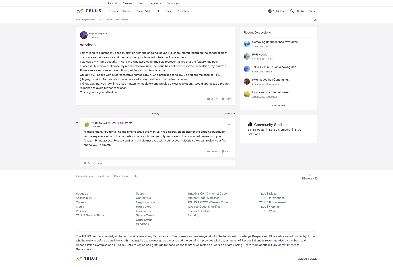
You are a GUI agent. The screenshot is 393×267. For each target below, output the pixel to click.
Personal (112, 3)
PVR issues (259, 54)
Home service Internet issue (270, 92)
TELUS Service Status (90, 215)
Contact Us (143, 197)
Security (193, 215)
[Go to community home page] (89, 11)
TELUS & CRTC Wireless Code (208, 202)
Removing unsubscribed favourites (275, 42)
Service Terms (145, 215)
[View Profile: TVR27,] (247, 56)
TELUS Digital (268, 193)
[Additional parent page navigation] (100, 20)
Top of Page (104, 176)
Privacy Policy (121, 176)
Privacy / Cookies (199, 211)
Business (127, 3)
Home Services (121, 19)
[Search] (292, 11)
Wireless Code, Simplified (204, 206)
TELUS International (272, 197)
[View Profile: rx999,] (247, 69)
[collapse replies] (77, 122)
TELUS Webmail (269, 206)
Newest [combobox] (230, 113)
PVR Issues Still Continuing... (271, 79)
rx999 (269, 71)
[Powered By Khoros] (309, 177)
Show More (280, 105)
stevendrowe (272, 84)
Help (134, 176)
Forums (109, 19)
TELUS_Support (99, 123)
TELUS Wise (267, 211)
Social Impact (174, 3)
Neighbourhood (146, 202)
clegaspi (93, 33)
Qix (267, 46)
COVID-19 (142, 224)
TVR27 (269, 58)
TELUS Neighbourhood (85, 19)
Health (141, 3)
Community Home (84, 176)
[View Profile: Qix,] (247, 44)
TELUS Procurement (272, 202)
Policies (81, 211)
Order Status (144, 219)
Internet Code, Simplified (204, 197)
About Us (82, 193)
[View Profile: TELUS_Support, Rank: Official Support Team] (87, 125)
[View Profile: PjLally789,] (247, 94)
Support (141, 193)
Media (80, 206)
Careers (81, 202)
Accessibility (84, 197)
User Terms (143, 211)
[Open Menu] (315, 20)
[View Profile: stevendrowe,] (247, 81)
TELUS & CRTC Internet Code (207, 193)
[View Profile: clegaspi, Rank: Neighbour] (84, 35)
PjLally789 (272, 96)
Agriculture (155, 3)
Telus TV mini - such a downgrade (274, 67)
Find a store (143, 206)
